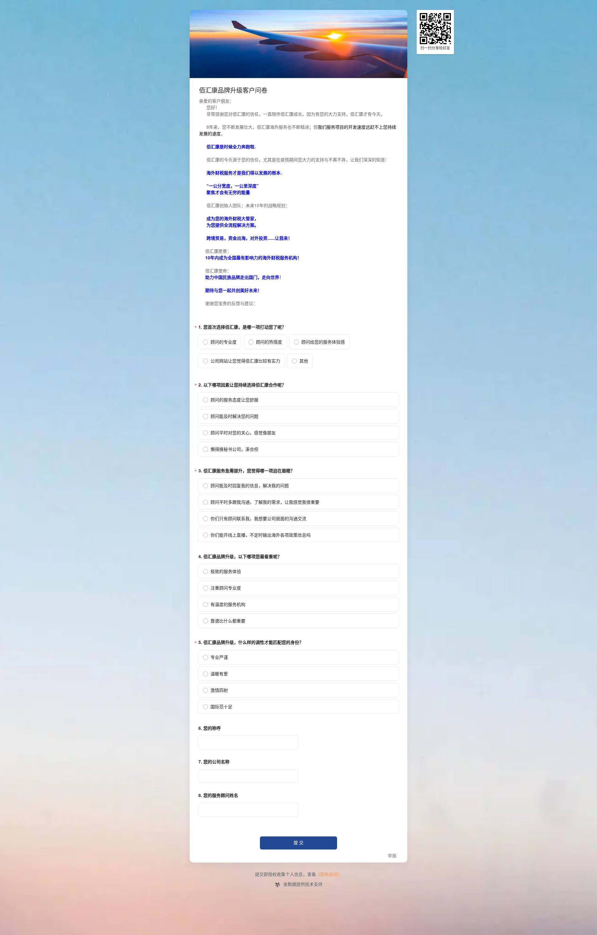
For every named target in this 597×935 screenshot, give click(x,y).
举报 (392, 856)
